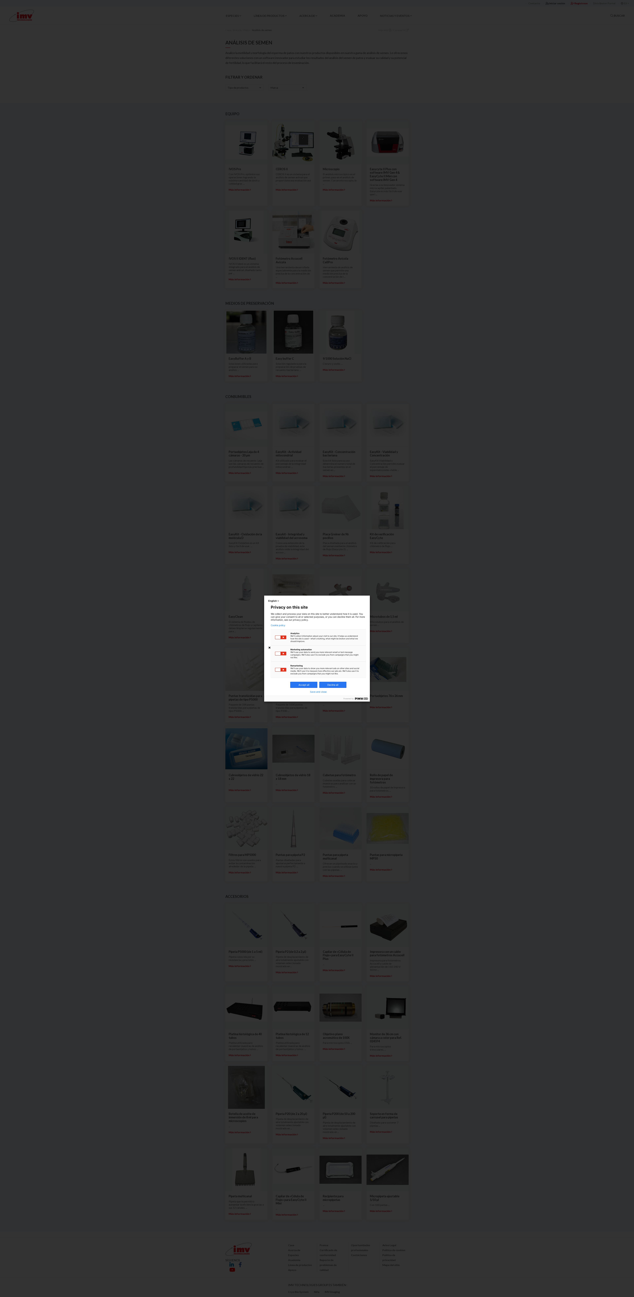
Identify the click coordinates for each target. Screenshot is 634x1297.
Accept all (304, 684)
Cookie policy (278, 625)
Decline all (332, 684)
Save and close (318, 692)
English (272, 600)
